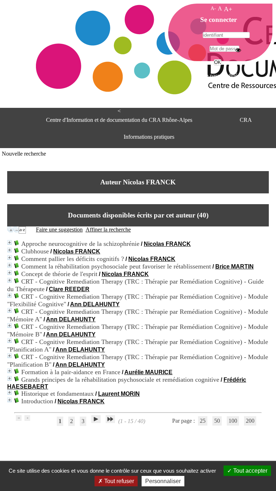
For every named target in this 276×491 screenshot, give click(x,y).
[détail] (9, 242)
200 (250, 421)
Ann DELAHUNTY (95, 304)
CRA (246, 120)
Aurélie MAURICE (148, 372)
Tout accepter (249, 471)
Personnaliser (163, 481)
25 (203, 421)
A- (213, 8)
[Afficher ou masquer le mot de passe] (238, 50)
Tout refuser (118, 481)
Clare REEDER (69, 289)
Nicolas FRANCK (167, 244)
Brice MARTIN (234, 266)
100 (233, 421)
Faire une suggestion (59, 229)
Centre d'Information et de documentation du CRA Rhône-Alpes (119, 120)
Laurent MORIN (119, 394)
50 (217, 421)
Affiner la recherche (108, 229)
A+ (228, 9)
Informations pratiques (149, 137)
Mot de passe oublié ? (217, 76)
